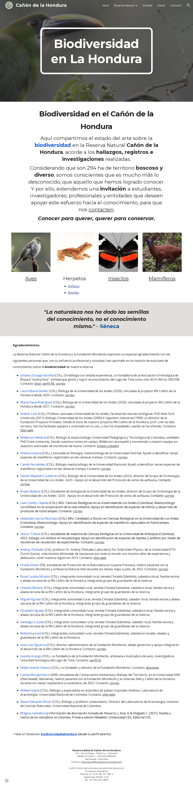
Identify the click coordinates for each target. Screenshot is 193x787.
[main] (96, 50)
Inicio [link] (106, 5)
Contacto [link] (176, 5)
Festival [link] (147, 5)
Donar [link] (161, 5)
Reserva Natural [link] (124, 5)
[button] (188, 5)
